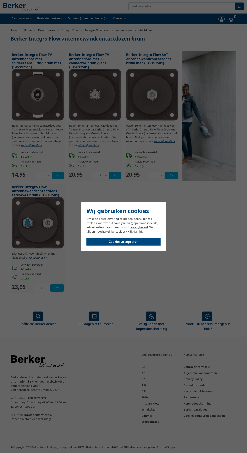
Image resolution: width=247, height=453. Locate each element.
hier (142, 232)
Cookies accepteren (124, 242)
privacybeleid (138, 227)
